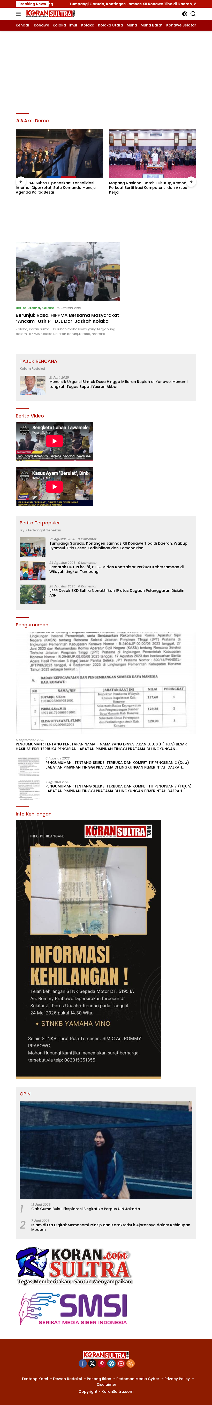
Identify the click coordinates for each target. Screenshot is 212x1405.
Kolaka (48, 307)
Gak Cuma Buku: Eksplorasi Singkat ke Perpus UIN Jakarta (85, 1209)
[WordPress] (111, 1363)
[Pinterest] (102, 1363)
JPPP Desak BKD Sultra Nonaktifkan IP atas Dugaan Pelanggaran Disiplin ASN (116, 593)
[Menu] (19, 13)
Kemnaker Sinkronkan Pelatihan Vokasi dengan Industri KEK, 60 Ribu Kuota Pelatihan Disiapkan (151, 226)
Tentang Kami (34, 1378)
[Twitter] (92, 1363)
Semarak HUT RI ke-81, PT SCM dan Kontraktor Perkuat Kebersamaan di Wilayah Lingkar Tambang (116, 569)
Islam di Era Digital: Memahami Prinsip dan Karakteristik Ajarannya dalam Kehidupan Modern (110, 1227)
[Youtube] (121, 1363)
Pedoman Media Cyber (137, 1378)
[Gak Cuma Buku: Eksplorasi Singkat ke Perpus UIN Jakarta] (106, 1150)
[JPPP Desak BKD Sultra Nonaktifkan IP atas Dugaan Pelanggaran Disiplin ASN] (33, 594)
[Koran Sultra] (50, 13)
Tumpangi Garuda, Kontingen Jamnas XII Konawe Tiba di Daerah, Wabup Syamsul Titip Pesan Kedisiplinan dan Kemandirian (118, 545)
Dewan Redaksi (67, 1378)
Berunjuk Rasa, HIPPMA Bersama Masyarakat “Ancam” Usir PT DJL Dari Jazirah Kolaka (67, 318)
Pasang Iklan (99, 1378)
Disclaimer (106, 1384)
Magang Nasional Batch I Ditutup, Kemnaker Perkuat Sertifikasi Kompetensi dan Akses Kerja (57, 188)
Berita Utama (28, 307)
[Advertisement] (106, 69)
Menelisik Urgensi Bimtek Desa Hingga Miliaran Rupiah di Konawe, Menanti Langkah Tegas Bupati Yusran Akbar (118, 384)
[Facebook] (83, 1363)
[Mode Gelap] (185, 14)
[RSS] (130, 1363)
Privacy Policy (177, 1378)
